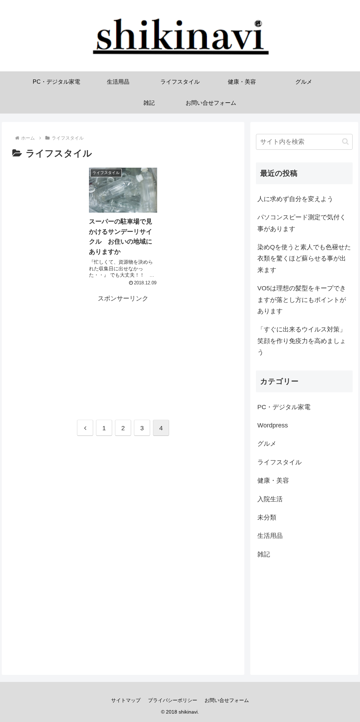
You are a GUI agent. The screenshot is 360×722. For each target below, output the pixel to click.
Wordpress (272, 425)
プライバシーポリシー (172, 700)
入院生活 (270, 499)
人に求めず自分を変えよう (295, 198)
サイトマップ (126, 700)
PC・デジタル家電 (283, 407)
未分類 (266, 517)
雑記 (263, 554)
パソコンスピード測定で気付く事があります (301, 223)
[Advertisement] (123, 353)
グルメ (266, 443)
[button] (345, 141)
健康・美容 (273, 480)
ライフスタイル (279, 462)
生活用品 (270, 535)
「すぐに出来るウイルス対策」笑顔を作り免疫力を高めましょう (301, 341)
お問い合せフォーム (227, 700)
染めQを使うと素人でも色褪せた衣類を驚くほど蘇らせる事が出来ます (304, 258)
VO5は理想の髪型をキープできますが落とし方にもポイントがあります (301, 300)
